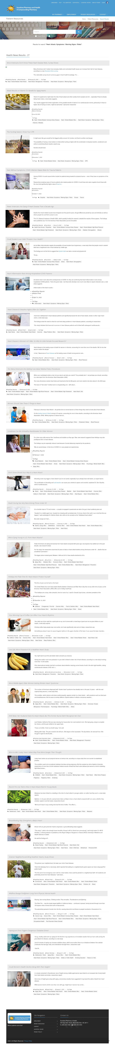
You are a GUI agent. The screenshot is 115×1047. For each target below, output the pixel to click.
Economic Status (57, 562)
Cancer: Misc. (47, 916)
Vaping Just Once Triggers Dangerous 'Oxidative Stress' (29, 930)
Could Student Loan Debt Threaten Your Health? (25, 239)
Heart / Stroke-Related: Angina (16, 391)
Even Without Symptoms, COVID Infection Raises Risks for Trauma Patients (34, 170)
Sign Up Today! (96, 2)
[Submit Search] (79, 32)
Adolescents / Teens (15, 811)
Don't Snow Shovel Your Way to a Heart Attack (25, 472)
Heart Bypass (78, 494)
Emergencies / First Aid (48, 606)
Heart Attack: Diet (78, 391)
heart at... (59, 184)
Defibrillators (51, 525)
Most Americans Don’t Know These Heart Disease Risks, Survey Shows (32, 63)
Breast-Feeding (39, 845)
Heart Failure (11, 332)
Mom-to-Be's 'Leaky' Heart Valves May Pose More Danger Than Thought (35, 752)
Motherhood (84, 848)
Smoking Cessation (80, 958)
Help (60, 2)
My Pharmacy (57, 14)
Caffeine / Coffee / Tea (15, 637)
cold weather (57, 482)
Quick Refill (76, 2)
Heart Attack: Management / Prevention (38, 81)
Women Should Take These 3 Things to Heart (24, 403)
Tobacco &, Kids (91, 958)
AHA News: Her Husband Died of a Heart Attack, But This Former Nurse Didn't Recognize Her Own (45, 716)
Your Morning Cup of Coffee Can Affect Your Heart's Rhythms (31, 615)
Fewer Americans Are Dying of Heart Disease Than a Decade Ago (30, 206)
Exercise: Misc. (98, 491)
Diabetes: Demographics (89, 230)
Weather (69, 491)
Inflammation (38, 303)
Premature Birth (93, 848)
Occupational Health (39, 921)
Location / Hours (86, 2)
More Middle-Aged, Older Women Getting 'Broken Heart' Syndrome (33, 683)
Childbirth (37, 775)
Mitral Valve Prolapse (100, 775)
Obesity (99, 230)
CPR (86, 161)
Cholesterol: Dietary (84, 422)
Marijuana (89, 811)
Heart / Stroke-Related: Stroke (48, 161)
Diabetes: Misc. (47, 562)
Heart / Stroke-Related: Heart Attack (17, 81)
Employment (71, 14)
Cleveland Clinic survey (51, 71)
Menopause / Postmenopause (41, 706)
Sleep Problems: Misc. (50, 332)
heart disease (50, 353)
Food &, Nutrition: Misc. (72, 606)
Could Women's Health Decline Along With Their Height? (29, 967)
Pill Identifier (67, 2)
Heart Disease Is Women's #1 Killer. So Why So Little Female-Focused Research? (37, 341)
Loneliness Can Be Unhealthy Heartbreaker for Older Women (30, 431)
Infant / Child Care (74, 848)
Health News (41, 36)
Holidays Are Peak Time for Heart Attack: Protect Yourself (29, 577)
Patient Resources (88, 14)
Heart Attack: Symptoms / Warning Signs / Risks (63, 81)
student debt (62, 251)
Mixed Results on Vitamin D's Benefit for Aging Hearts (26, 91)
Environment (38, 881)
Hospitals (42, 197)
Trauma (82, 197)
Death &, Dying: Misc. (40, 525)
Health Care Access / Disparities (42, 227)
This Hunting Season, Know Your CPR (20, 132)
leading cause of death (44, 413)
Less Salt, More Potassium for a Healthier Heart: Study (29, 649)
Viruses (76, 197)
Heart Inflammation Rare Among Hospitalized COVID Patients (29, 273)
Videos (53, 36)
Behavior (37, 606)
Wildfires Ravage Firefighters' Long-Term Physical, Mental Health (32, 893)
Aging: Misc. (36, 466)
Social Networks (39, 461)
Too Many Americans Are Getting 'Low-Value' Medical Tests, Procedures (34, 369)
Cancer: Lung (38, 916)
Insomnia (39, 332)
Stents (36, 491)
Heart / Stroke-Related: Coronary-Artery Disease (46, 120)
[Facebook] (107, 2)
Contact (103, 14)
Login (103, 2)
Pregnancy (36, 778)
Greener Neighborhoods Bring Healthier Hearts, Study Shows (31, 857)
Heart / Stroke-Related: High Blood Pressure (91, 227)
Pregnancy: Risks (45, 778)
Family (55, 464)
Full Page (43, 79)
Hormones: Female (93, 704)
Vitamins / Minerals (38, 123)
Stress (63, 261)
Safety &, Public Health (40, 494)
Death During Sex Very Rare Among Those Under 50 (27, 503)
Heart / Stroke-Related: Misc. (68, 120)
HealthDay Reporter (39, 291)
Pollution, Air (87, 884)
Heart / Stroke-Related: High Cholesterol (43, 230)
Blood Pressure (83, 360)
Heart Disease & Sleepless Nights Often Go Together (27, 309)
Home (84, 19)
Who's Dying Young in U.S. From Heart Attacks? (25, 537)
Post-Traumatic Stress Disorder (54, 921)
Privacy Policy (38, 1032)
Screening (54, 778)
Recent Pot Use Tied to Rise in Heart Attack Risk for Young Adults (32, 787)
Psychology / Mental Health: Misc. (96, 464)
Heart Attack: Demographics (73, 261)
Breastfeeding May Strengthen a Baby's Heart (25, 820)
